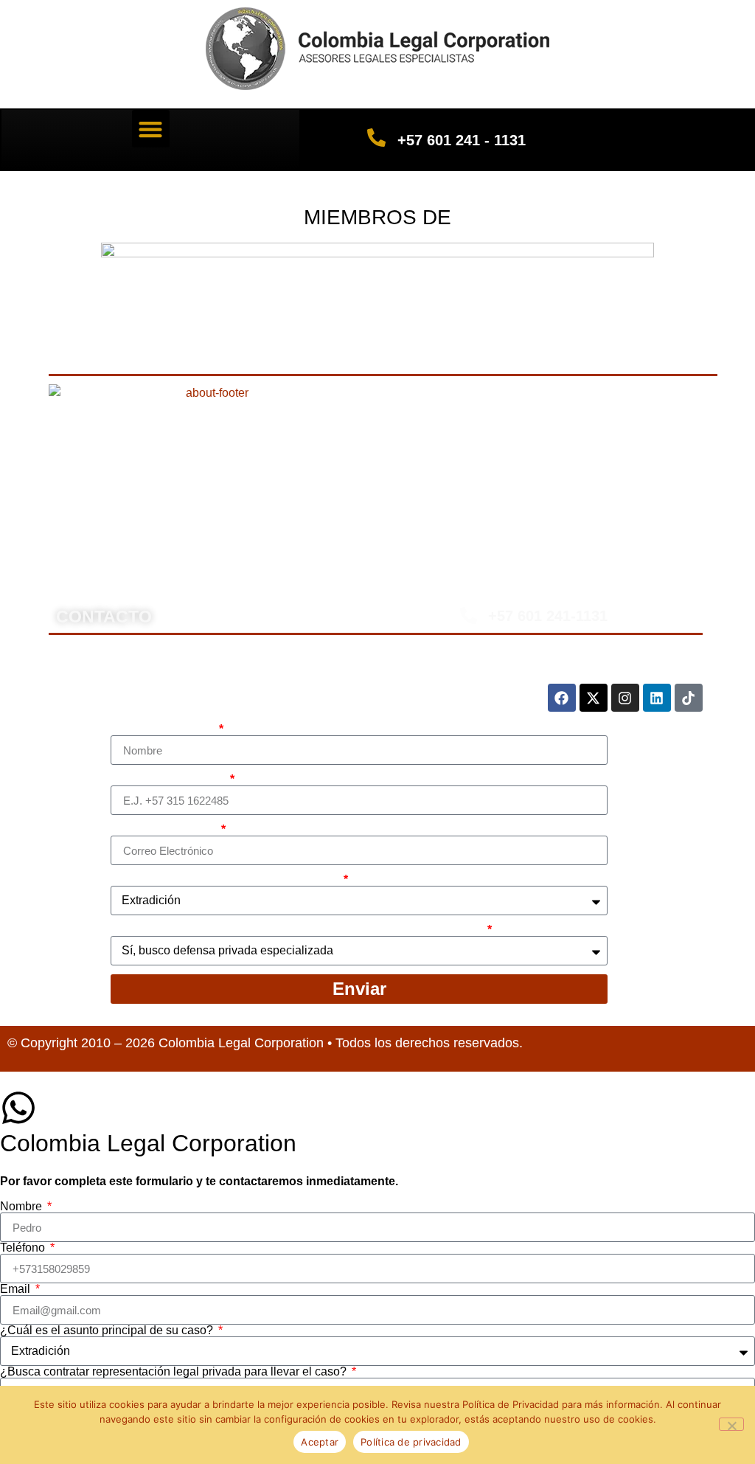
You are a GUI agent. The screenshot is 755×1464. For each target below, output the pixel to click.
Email (16, 1289)
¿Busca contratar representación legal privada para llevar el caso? (297, 930)
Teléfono (24, 1248)
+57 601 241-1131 (548, 616)
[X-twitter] (594, 698)
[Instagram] (625, 698)
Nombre (22, 1207)
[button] (151, 129)
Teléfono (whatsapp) (169, 779)
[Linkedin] (657, 698)
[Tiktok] (689, 698)
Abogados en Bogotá (230, 527)
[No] (731, 1424)
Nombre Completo (163, 729)
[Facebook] (562, 698)
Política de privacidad (411, 1442)
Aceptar (319, 1442)
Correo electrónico (164, 830)
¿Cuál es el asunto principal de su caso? (226, 880)
